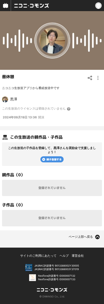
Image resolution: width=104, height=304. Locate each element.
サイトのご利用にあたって (38, 255)
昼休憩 (8, 76)
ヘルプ (64, 255)
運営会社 (78, 255)
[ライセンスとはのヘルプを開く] (69, 108)
